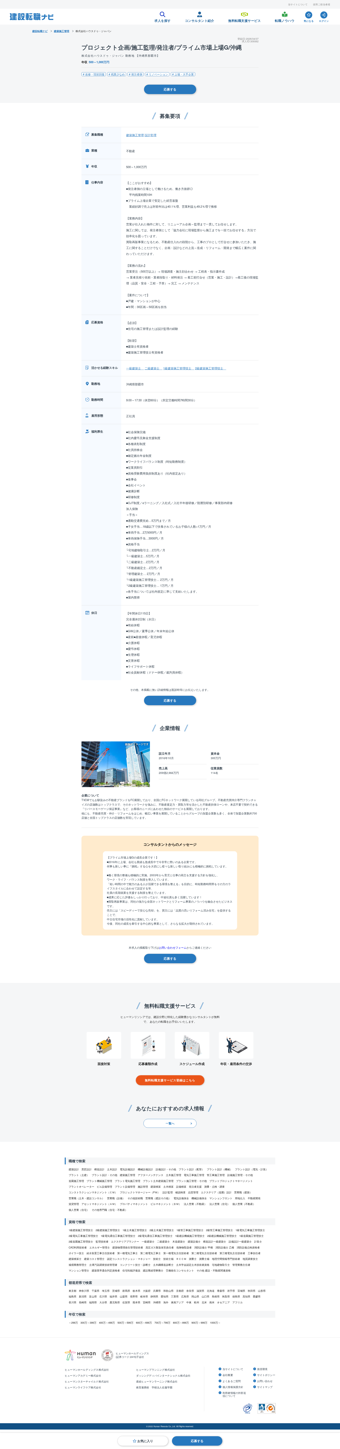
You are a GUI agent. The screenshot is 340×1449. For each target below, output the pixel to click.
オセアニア (223, 1302)
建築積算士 (75, 1259)
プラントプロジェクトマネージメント (231, 1181)
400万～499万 (107, 1322)
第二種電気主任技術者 (204, 1253)
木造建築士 (178, 1241)
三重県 (175, 1296)
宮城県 (241, 1291)
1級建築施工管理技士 (178, 368)
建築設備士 (194, 1241)
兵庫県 (157, 1291)
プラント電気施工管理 (127, 1181)
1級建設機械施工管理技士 (190, 1236)
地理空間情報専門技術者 (226, 1259)
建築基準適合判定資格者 (106, 1270)
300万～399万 (88, 1322)
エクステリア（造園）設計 (216, 1192)
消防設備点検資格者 (248, 1247)
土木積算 (168, 1186)
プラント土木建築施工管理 (158, 1181)
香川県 (72, 1302)
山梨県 (124, 1296)
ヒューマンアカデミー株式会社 (83, 1375)
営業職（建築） (243, 1192)
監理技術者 (102, 1241)
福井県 (113, 1296)
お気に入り (145, 1441)
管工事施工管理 (216, 1175)
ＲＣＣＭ (181, 1259)
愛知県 (164, 1296)
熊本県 (136, 1302)
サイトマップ (265, 1387)
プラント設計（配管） (191, 1169)
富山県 (93, 1296)
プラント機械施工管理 (99, 1181)
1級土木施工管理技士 (135, 1230)
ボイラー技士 (76, 1253)
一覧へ (170, 1123)
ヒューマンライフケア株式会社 (83, 1387)
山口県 (205, 1296)
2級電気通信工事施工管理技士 (155, 1236)
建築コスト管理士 (94, 1259)
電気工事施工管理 (194, 1175)
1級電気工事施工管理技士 (250, 1230)
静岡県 (154, 1296)
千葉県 (95, 1291)
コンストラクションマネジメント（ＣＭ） (93, 1192)
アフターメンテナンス (150, 1175)
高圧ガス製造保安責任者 (160, 1247)
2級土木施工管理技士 (162, 1230)
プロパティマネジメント (134, 1204)
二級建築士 (153, 368)
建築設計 (74, 1169)
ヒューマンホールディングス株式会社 (87, 1369)
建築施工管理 (135, 134)
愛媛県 (257, 1296)
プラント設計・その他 (104, 1175)
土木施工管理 (173, 1175)
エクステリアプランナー (125, 1241)
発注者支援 (195, 1186)
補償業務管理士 (78, 1265)
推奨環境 (262, 1369)
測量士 (193, 1259)
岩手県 (231, 1291)
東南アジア (177, 1302)
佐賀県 (126, 1302)
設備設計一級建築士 (240, 1241)
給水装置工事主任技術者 (101, 1253)
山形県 (262, 1291)
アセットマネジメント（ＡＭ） (99, 1204)
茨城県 (116, 1291)
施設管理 (143, 1186)
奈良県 (190, 1291)
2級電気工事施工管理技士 (83, 1236)
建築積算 (156, 1186)
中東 (188, 1302)
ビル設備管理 (104, 1186)
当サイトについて (298, 4)
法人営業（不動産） (195, 1204)
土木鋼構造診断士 (163, 1265)
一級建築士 (135, 368)
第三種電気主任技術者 (232, 1253)
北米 (204, 1302)
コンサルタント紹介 (199, 19)
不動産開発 (254, 1198)
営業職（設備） (116, 1198)
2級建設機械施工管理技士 (222, 1236)
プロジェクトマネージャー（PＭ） (140, 1192)
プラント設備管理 (125, 1186)
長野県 (134, 1296)
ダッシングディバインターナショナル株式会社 (163, 1375)
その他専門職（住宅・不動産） (110, 1210)
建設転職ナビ (40, 31)
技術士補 (168, 1259)
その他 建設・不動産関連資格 (214, 1270)
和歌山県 (168, 1291)
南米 (211, 1302)
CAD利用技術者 (78, 1247)
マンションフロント (220, 1198)
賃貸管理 (74, 1204)
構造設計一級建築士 (214, 1241)
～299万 (73, 1322)
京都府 (180, 1291)
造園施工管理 (76, 1181)
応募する (170, 89)
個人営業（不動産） (243, 1204)
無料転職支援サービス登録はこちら (170, 1080)
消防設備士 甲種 (203, 1247)
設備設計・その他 (166, 1169)
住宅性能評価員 (131, 1270)
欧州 (196, 1302)
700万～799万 (162, 1322)
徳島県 (236, 1296)
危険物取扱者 (184, 1247)
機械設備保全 (199, 1198)
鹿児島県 (115, 1302)
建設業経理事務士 (153, 1270)
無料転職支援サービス (244, 19)
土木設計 (112, 1169)
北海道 (210, 1291)
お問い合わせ (265, 1381)
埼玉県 (106, 1291)
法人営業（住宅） (219, 1204)
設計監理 (150, 134)
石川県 (103, 1296)
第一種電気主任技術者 (176, 1253)
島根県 (216, 1296)
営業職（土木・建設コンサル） (86, 1198)
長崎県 (83, 1302)
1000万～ (215, 1322)
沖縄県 (157, 1302)
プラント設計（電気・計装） (251, 1169)
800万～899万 (181, 1322)
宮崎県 (147, 1302)
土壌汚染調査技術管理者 (103, 1265)
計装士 (258, 1241)
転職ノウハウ (284, 19)
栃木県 (136, 1291)
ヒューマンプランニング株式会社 (155, 1369)
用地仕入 (240, 1198)
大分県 (103, 1302)
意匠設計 (86, 1169)
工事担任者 (254, 1253)
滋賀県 (200, 1291)
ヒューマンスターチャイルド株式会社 (87, 1381)
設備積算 (181, 1186)
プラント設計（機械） (219, 1169)
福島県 (72, 1296)
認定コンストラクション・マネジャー (129, 1259)
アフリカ (237, 1302)
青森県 (221, 1291)
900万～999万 (199, 1322)
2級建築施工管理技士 (210, 368)
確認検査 (180, 1192)
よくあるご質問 (232, 1381)
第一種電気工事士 (127, 1253)
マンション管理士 (79, 1270)
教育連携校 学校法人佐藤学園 (154, 1387)
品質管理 (193, 1192)
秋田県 (251, 1291)
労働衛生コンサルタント (180, 1270)
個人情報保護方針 (233, 1387)
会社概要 (228, 1375)
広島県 (185, 1296)
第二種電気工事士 (150, 1253)
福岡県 (93, 1302)
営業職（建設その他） (158, 1198)
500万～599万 (125, 1322)
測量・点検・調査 (214, 1186)
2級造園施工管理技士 (81, 1241)
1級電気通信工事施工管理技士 (118, 1236)
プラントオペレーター (81, 1186)
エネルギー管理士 (99, 1247)
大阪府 (147, 1291)
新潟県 (83, 1296)
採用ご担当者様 (321, 4)
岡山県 (195, 1296)
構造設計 (99, 1169)
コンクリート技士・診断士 (135, 1265)
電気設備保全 (181, 1198)
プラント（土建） (79, 1175)
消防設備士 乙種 (224, 1247)
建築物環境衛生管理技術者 (127, 1247)
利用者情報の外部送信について (234, 1394)
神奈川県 (84, 1291)
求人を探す (162, 19)
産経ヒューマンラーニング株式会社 (157, 1381)
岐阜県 (144, 1296)
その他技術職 (135, 1198)
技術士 (157, 1259)
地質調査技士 (250, 1259)
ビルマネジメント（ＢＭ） (166, 1204)
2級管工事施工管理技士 (219, 1230)
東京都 (72, 1291)
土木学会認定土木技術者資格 (192, 1265)
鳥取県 (226, 1296)
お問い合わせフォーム (173, 947)
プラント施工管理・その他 (191, 1181)
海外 (165, 1302)
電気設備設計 (127, 1169)
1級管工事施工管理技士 (189, 1230)
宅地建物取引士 (221, 1265)
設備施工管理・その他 (240, 1175)
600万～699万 (144, 1322)
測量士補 (204, 1259)
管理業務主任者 (241, 1265)
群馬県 (126, 1291)
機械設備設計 (145, 1169)
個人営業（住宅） (79, 1210)
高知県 (246, 1296)
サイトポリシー (266, 1375)
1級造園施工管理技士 (251, 1236)
